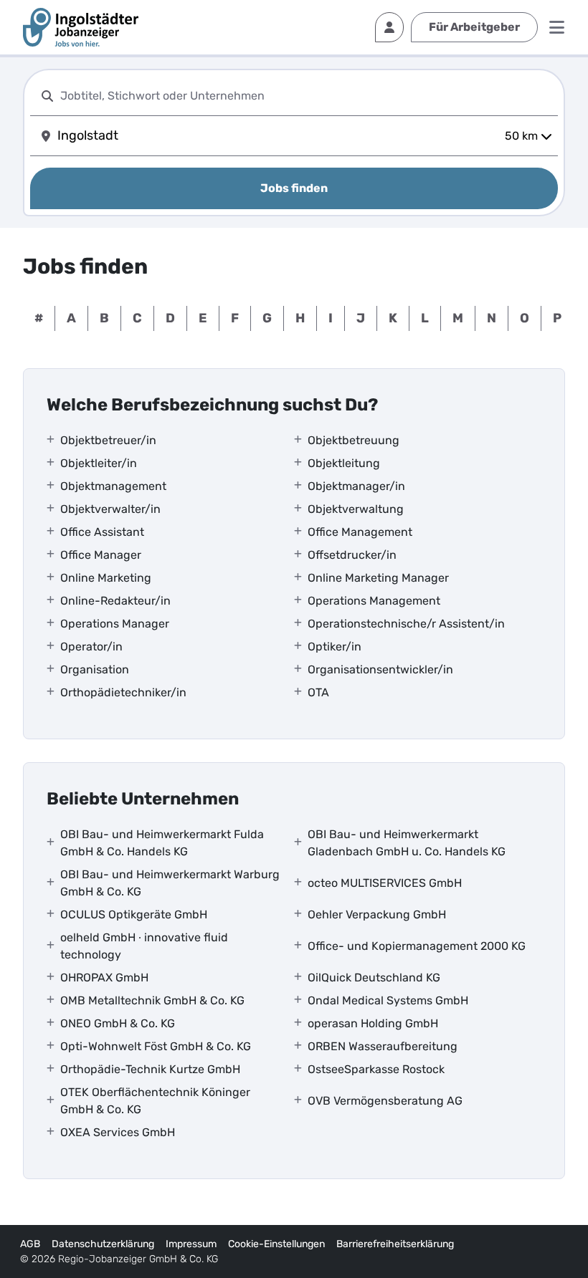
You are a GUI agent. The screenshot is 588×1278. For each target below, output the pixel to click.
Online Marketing (105, 578)
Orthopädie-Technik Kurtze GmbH (150, 1069)
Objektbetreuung (353, 440)
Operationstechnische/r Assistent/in (406, 623)
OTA (318, 692)
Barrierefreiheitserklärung (395, 1244)
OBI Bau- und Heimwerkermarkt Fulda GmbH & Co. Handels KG (162, 842)
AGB (30, 1244)
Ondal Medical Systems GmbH (388, 1000)
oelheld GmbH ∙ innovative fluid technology (144, 946)
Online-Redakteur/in (115, 600)
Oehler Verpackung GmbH (377, 914)
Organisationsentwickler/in (380, 669)
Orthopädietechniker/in (123, 692)
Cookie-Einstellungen (276, 1244)
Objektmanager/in (356, 486)
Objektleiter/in (98, 463)
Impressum (191, 1244)
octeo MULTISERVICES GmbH (385, 883)
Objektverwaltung (356, 509)
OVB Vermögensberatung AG (385, 1101)
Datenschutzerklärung (103, 1244)
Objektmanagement (113, 486)
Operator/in (91, 646)
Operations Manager (114, 623)
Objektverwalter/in (110, 509)
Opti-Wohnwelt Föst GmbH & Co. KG (155, 1046)
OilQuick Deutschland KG (374, 977)
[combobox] (306, 95)
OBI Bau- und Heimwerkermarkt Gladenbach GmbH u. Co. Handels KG (407, 842)
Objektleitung (344, 463)
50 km (521, 136)
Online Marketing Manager (378, 578)
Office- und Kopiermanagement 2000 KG (417, 946)
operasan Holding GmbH (373, 1023)
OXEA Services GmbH (117, 1132)
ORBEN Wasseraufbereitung (382, 1046)
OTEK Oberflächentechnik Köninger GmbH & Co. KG (155, 1100)
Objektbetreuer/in (108, 440)
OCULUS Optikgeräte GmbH (133, 914)
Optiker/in (334, 646)
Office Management (360, 532)
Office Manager (100, 555)
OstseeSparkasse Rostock (376, 1069)
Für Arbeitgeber (474, 27)
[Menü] (557, 27)
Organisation (94, 669)
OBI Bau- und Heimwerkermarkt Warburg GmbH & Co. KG (170, 883)
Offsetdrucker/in (352, 555)
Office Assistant (102, 532)
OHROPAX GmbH (104, 977)
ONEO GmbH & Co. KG (117, 1023)
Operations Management (374, 600)
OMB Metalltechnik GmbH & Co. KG (152, 1000)
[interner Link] (80, 27)
